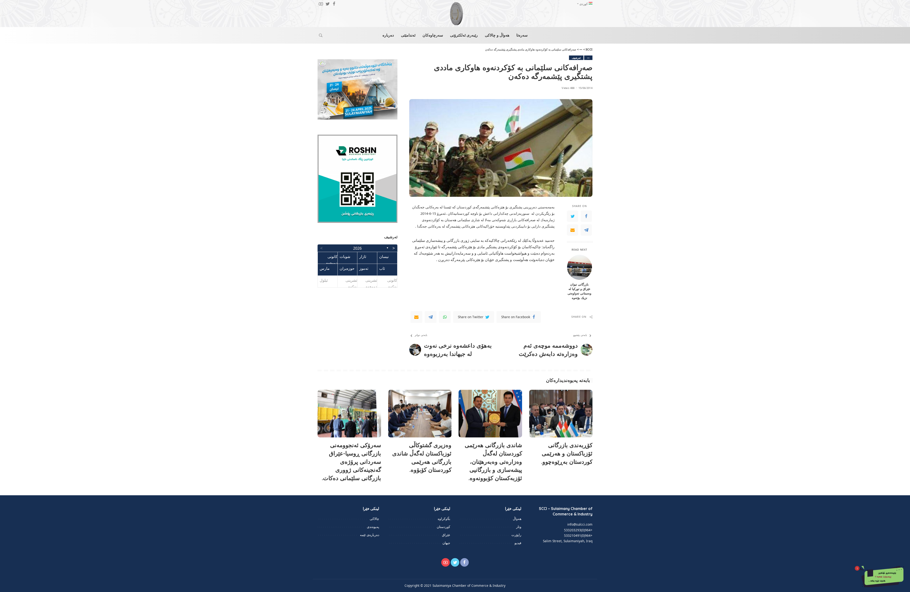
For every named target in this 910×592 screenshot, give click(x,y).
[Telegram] (586, 230)
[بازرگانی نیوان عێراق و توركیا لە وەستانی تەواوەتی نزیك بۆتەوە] (579, 267)
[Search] (321, 35)
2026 (357, 248)
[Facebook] (586, 216)
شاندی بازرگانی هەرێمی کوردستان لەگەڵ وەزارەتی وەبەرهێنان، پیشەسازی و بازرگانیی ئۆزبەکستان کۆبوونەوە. (493, 461)
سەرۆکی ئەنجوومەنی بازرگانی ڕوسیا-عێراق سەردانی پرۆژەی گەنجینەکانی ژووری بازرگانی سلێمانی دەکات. (351, 461)
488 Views (568, 88)
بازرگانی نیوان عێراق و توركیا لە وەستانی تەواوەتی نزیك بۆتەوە (579, 291)
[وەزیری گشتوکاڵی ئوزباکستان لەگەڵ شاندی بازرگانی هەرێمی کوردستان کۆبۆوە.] (420, 413)
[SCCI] (455, 14)
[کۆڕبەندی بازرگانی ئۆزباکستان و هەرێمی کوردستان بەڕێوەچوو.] (561, 413)
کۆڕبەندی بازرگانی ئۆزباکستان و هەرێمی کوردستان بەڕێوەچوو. (566, 453)
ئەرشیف (576, 58)
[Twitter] (572, 216)
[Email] (572, 230)
